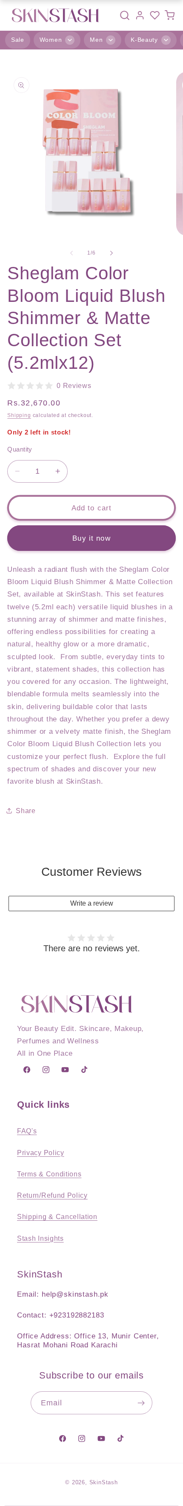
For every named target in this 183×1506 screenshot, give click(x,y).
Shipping (19, 415)
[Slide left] (71, 252)
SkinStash (103, 1483)
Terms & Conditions (49, 1174)
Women (51, 39)
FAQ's (27, 1131)
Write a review (91, 903)
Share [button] (25, 810)
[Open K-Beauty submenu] (166, 40)
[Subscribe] (141, 1402)
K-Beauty (144, 39)
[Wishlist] (155, 15)
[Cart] (169, 15)
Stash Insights (40, 1238)
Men (96, 39)
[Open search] (124, 15)
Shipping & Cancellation (57, 1216)
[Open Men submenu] (110, 40)
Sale (17, 39)
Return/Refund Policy (52, 1195)
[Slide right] (111, 252)
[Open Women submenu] (69, 40)
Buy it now (91, 538)
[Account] (140, 15)
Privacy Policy (40, 1152)
